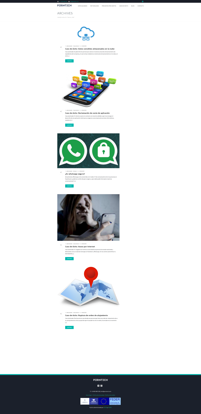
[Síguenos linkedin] (98, 386)
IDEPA (105, 407)
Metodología (94, 6)
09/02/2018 (84, 110)
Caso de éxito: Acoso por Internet (80, 246)
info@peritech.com (74, 1)
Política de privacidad (98, 395)
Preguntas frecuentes (109, 6)
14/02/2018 (84, 46)
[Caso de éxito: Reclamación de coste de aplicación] (88, 88)
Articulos (75, 171)
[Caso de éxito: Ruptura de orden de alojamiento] (88, 288)
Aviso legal (89, 395)
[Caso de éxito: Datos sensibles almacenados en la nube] (88, 34)
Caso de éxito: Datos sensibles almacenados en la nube (89, 49)
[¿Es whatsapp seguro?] (88, 150)
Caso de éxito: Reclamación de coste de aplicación (87, 113)
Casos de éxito (123, 6)
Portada (128, 20)
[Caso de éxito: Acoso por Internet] (88, 217)
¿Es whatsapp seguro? (75, 174)
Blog (132, 6)
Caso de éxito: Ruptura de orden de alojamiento (86, 315)
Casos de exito (76, 46)
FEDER (109, 407)
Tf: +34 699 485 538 (63, 1)
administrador (69, 46)
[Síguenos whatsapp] (101, 386)
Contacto (140, 6)
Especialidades (82, 6)
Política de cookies (110, 395)
